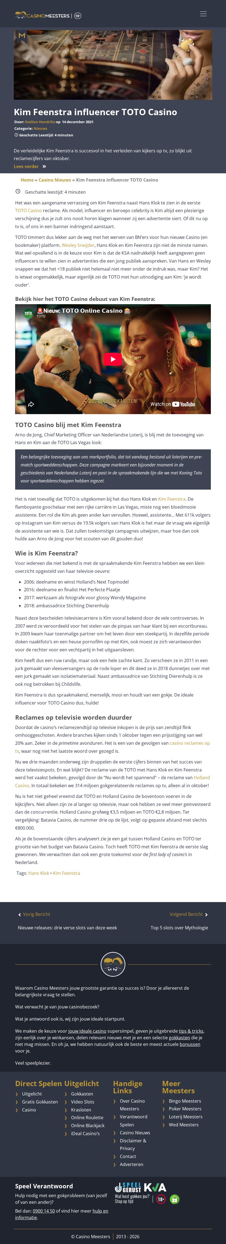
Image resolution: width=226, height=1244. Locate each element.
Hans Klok (38, 873)
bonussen (190, 1044)
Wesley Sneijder (78, 245)
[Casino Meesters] (48, 15)
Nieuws (40, 128)
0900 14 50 (44, 1211)
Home (27, 180)
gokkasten (179, 1038)
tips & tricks (191, 1031)
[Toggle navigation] (203, 13)
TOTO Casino (28, 210)
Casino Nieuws (55, 180)
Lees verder (30, 166)
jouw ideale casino (87, 1031)
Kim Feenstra (171, 499)
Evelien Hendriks (40, 121)
